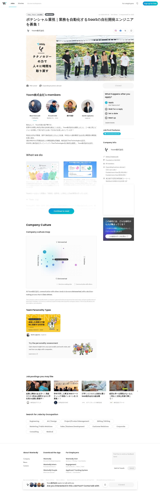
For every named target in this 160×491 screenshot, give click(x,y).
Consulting (34, 432)
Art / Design (52, 421)
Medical (50, 432)
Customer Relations (100, 426)
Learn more (109, 123)
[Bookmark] (131, 30)
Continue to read (61, 211)
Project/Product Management (77, 421)
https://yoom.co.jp (112, 156)
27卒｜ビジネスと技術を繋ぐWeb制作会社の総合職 (93, 394)
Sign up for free (150, 3)
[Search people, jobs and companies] (137, 3)
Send (132, 468)
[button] (30, 452)
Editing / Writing (103, 421)
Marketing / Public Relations (41, 426)
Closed (118, 85)
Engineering (34, 421)
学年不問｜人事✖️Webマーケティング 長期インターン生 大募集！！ (66, 396)
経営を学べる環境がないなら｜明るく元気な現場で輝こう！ (121, 396)
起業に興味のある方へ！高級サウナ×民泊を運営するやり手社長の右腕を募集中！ (38, 396)
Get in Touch (119, 468)
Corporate (121, 426)
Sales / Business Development (72, 426)
